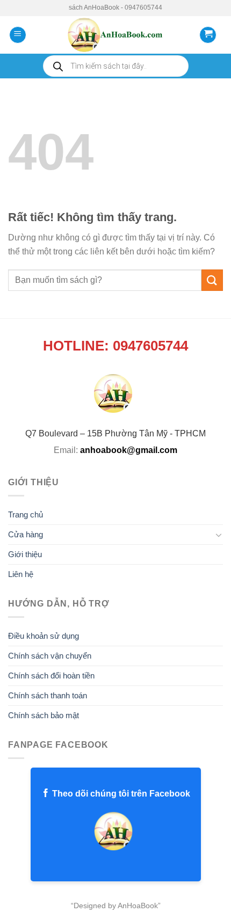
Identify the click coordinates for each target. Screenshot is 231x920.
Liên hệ (20, 574)
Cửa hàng (25, 534)
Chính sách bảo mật (43, 715)
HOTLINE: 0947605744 (115, 346)
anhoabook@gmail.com (128, 450)
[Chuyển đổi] (218, 534)
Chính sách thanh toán (47, 695)
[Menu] (17, 34)
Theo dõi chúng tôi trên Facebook (120, 793)
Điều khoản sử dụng (43, 635)
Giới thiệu (25, 554)
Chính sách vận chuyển (49, 655)
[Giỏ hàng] (207, 34)
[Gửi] (212, 279)
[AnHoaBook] (115, 35)
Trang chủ (25, 514)
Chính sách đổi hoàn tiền (51, 675)
